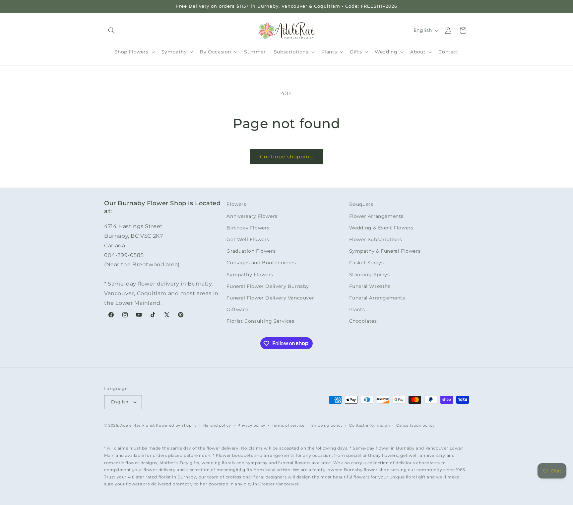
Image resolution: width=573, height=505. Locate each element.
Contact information (369, 425)
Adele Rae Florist (137, 425)
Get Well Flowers (247, 239)
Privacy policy (251, 425)
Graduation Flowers (251, 251)
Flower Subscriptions (375, 239)
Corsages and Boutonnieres (261, 263)
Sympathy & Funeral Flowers (385, 251)
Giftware (237, 309)
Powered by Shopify (176, 425)
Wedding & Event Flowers (381, 228)
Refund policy (217, 425)
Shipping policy (327, 425)
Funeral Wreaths (370, 286)
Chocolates (363, 321)
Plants (357, 309)
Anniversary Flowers (251, 216)
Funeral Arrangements (377, 298)
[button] (111, 30)
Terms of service (288, 425)
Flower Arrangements (376, 216)
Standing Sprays (369, 275)
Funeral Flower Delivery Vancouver (270, 298)
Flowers (236, 204)
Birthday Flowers (248, 228)
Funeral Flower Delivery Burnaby (267, 286)
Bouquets (361, 204)
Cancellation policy (415, 425)
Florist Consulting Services (260, 321)
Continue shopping (286, 156)
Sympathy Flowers (249, 275)
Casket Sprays (366, 263)
